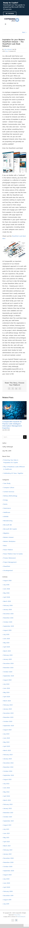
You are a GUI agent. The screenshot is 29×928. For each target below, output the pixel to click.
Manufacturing (7, 521)
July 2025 (6, 634)
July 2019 (6, 904)
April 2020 (6, 887)
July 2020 (6, 879)
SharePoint (6, 566)
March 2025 (7, 651)
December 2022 (8, 763)
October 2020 (7, 867)
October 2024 (7, 672)
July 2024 (6, 684)
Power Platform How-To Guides (13, 554)
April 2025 (6, 647)
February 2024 (8, 705)
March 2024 (7, 701)
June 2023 (6, 738)
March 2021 (6, 846)
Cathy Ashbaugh (8, 49)
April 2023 (6, 746)
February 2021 (7, 850)
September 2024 (8, 676)
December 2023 (8, 713)
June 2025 (6, 639)
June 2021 (6, 833)
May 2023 (6, 742)
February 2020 (8, 891)
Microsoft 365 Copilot (10, 529)
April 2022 (6, 796)
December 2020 (8, 858)
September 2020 (8, 871)
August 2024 (7, 680)
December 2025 (8, 614)
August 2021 (7, 825)
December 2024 (8, 663)
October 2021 (7, 817)
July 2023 (6, 734)
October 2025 (7, 622)
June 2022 (6, 788)
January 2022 (7, 808)
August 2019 (7, 900)
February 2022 (7, 804)
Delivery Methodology (10, 496)
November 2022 (8, 767)
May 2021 (6, 838)
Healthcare (6, 512)
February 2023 (7, 755)
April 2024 (6, 697)
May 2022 (6, 792)
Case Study (6, 483)
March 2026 (7, 601)
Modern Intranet (8, 537)
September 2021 (8, 821)
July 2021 (6, 829)
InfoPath (5, 517)
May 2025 (6, 643)
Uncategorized (8, 570)
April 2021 (6, 842)
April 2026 (6, 597)
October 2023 (7, 721)
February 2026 (8, 605)
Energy (5, 500)
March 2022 (7, 800)
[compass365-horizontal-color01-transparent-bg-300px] (11, 18)
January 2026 (7, 610)
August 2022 (7, 779)
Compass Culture (8, 488)
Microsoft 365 (7, 525)
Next (23, 32)
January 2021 (7, 854)
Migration (6, 533)
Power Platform (8, 550)
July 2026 (6, 585)
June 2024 (6, 688)
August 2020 (7, 875)
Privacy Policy (17, 915)
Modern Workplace (9, 541)
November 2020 (8, 862)
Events (5, 504)
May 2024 (6, 692)
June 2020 (6, 883)
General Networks (21, 916)
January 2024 (7, 709)
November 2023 (8, 717)
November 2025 (8, 618)
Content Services (8, 492)
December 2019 (8, 896)
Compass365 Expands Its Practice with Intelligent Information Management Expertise (12, 424)
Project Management (10, 562)
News (6, 51)
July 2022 (6, 784)
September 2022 (8, 775)
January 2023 (7, 759)
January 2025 (7, 659)
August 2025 (7, 630)
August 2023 (7, 730)
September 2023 (8, 726)
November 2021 (8, 813)
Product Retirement (9, 558)
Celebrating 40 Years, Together (13, 473)
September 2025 (8, 626)
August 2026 (7, 581)
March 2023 (7, 750)
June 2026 (6, 589)
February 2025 (7, 655)
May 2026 (6, 593)
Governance (7, 508)
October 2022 (7, 771)
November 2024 (8, 668)
